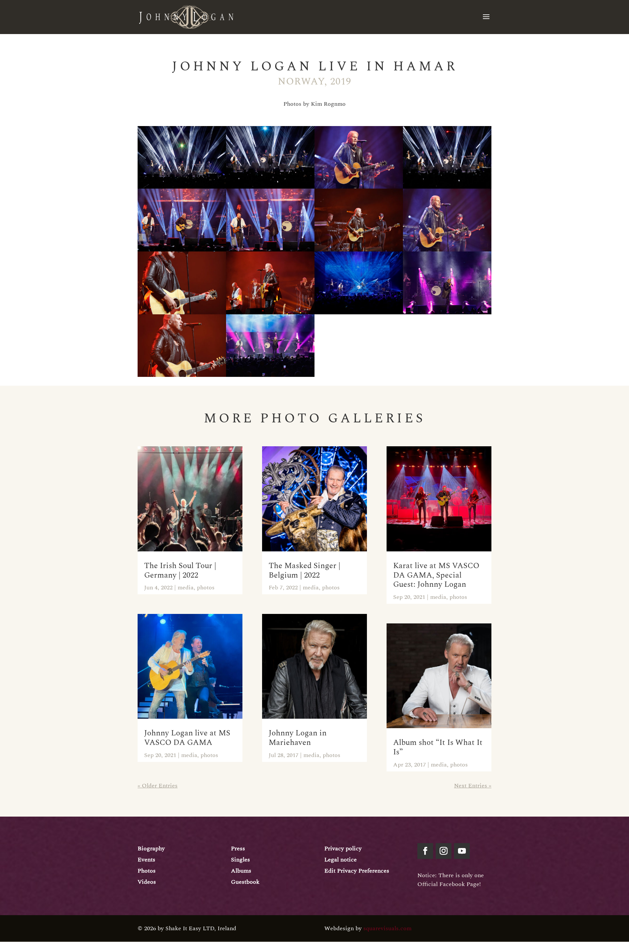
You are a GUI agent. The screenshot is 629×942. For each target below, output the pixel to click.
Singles (240, 859)
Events (146, 859)
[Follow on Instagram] (443, 851)
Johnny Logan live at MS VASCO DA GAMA (187, 737)
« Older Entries (158, 785)
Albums (241, 870)
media (186, 587)
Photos (147, 870)
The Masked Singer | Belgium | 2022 (304, 570)
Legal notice (340, 859)
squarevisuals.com (387, 928)
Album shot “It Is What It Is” (438, 747)
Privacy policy (343, 848)
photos (206, 587)
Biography (151, 848)
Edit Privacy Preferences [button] (356, 870)
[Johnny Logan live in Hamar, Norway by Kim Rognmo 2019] (358, 314)
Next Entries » (472, 785)
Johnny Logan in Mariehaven (298, 737)
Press (238, 848)
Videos (147, 881)
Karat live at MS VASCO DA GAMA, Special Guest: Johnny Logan (436, 575)
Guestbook (245, 881)
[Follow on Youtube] (462, 851)
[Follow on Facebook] (425, 851)
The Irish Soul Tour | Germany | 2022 (180, 570)
